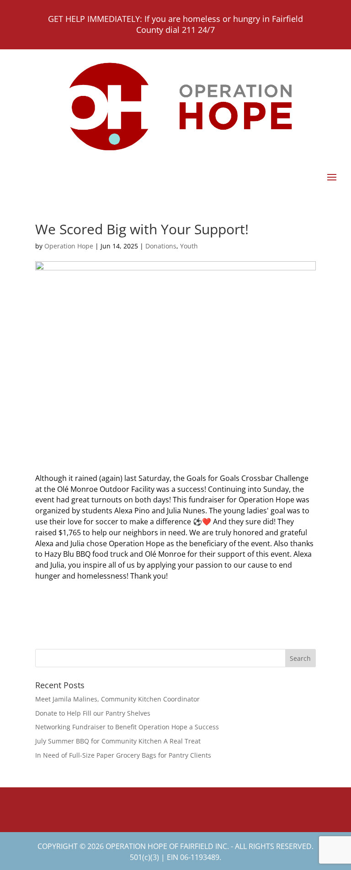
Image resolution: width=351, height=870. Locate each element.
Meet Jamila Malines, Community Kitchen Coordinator (117, 699)
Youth (189, 246)
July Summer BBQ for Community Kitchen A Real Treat (118, 741)
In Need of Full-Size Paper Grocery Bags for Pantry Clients (123, 755)
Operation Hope (68, 246)
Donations (160, 246)
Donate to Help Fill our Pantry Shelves (92, 713)
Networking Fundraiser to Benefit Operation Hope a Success (127, 726)
